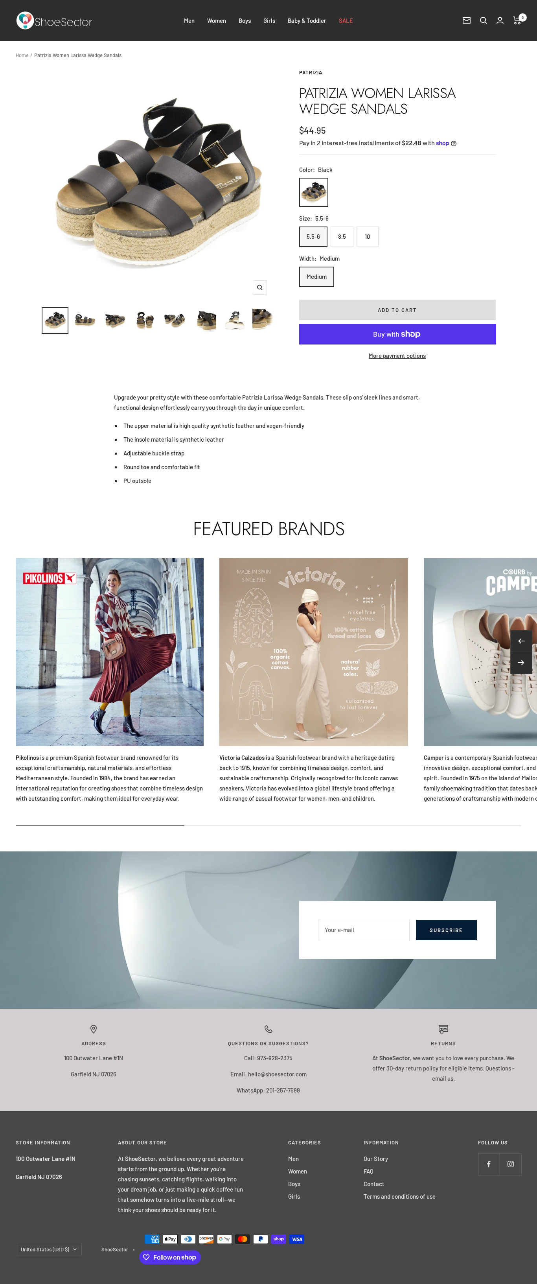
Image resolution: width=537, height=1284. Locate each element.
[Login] (500, 20)
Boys (245, 20)
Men (189, 20)
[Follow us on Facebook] (489, 1164)
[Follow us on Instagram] (510, 1164)
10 (367, 236)
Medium (317, 276)
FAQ (368, 1171)
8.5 (342, 236)
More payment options (397, 355)
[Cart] (517, 20)
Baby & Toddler (307, 20)
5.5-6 (313, 236)
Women (216, 20)
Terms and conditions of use (400, 1196)
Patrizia (310, 72)
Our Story (376, 1158)
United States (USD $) (45, 1249)
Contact (374, 1183)
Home (22, 55)
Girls (269, 20)
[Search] (483, 20)
